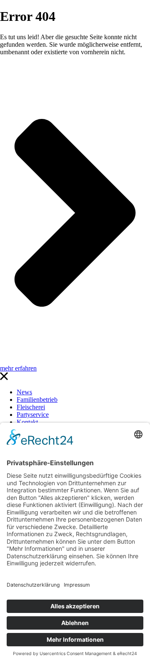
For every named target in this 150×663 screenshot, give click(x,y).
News (24, 392)
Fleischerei (31, 407)
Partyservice (33, 414)
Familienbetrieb (37, 399)
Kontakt (27, 422)
